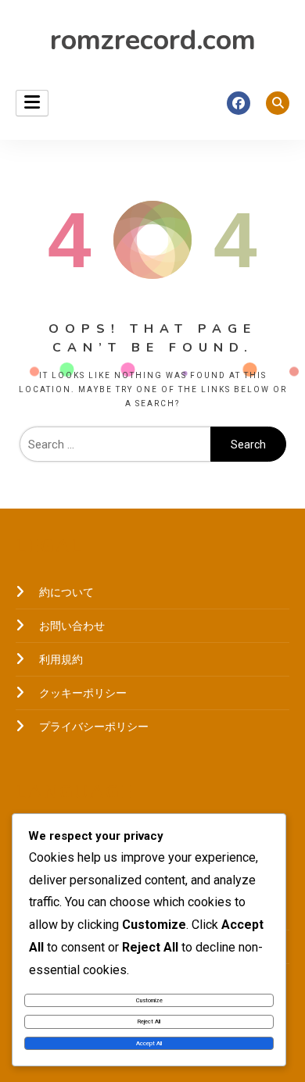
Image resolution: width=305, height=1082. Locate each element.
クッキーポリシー (83, 693)
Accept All (149, 1043)
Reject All (149, 1021)
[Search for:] (115, 444)
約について (66, 592)
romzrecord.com (153, 40)
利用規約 (61, 659)
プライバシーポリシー (94, 726)
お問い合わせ (72, 626)
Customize (149, 1000)
